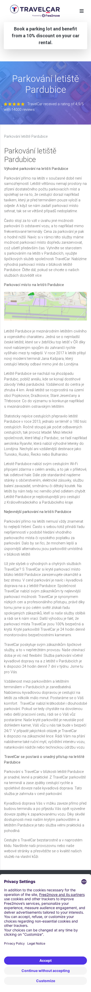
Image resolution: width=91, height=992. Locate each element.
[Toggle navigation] (81, 11)
